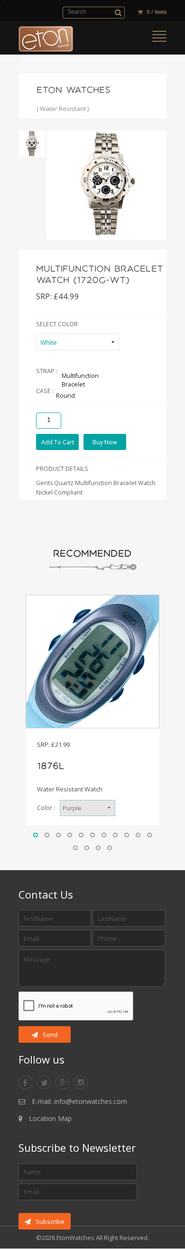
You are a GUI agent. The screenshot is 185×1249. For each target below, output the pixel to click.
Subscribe (50, 1221)
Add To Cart (57, 442)
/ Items (156, 12)
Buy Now (104, 442)
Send (50, 1034)
